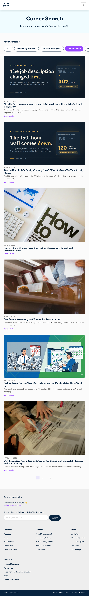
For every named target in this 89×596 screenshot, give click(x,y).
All (8, 48)
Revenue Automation (44, 546)
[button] (83, 5)
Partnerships (8, 546)
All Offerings (76, 550)
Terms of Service (10, 550)
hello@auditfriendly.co (12, 505)
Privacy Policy (58, 593)
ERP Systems (40, 550)
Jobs (6, 576)
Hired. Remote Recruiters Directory (17, 572)
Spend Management (44, 534)
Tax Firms (75, 546)
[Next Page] (50, 477)
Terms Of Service (71, 593)
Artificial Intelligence (52, 48)
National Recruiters (11, 564)
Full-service (8, 568)
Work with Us (9, 542)
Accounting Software (26, 48)
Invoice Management (44, 542)
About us (7, 534)
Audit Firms (75, 534)
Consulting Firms (78, 538)
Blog (5, 538)
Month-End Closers (11, 580)
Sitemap (82, 593)
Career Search (74, 48)
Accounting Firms (78, 542)
